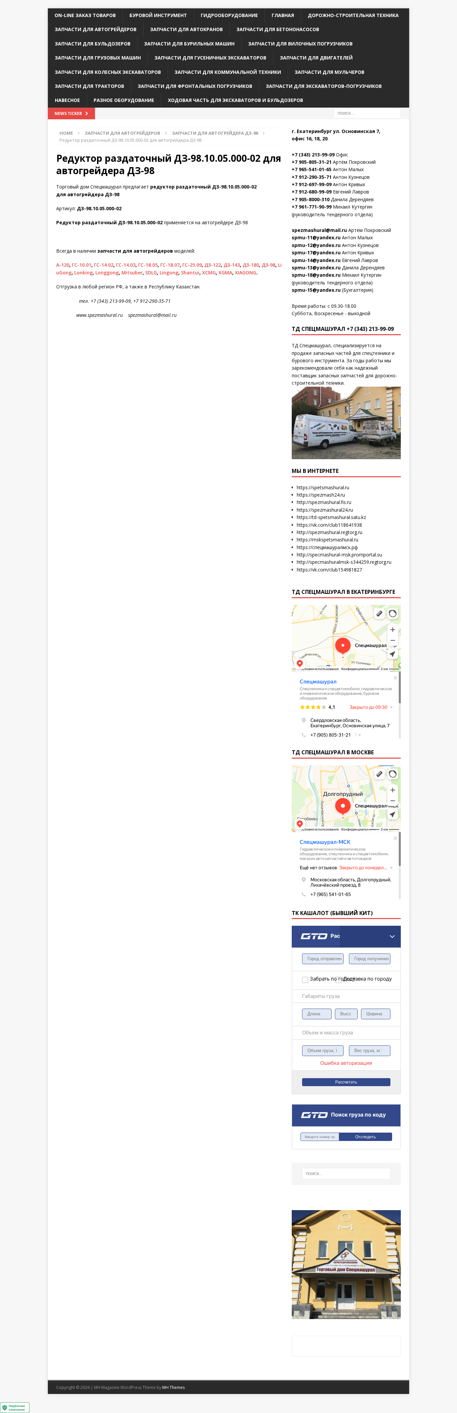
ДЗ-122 (212, 265)
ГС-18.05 (148, 265)
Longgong (107, 272)
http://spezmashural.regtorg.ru (329, 532)
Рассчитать (346, 1082)
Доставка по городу (356, 979)
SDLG (151, 272)
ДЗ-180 (251, 265)
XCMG (209, 272)
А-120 (62, 265)
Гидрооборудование (229, 15)
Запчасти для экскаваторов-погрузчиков (324, 86)
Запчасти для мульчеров (329, 72)
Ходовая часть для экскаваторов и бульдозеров (235, 100)
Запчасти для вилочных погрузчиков (300, 43)
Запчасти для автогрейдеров (95, 29)
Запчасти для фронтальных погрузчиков (195, 86)
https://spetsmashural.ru (323, 487)
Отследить (365, 1137)
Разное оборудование (124, 100)
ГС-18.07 (170, 265)
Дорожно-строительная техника (353, 15)
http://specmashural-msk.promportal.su (339, 554)
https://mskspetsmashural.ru (327, 539)
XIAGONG (245, 272)
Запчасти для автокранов (186, 29)
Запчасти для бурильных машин (189, 43)
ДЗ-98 (268, 265)
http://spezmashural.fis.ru (324, 502)
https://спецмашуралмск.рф (327, 547)
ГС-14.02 (103, 265)
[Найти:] (367, 113)
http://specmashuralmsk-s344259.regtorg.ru (344, 562)
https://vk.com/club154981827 (329, 569)
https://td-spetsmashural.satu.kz (331, 517)
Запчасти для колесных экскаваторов (108, 72)
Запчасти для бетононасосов (278, 29)
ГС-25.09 (192, 265)
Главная (283, 15)
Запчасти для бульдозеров (92, 43)
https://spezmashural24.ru (325, 510)
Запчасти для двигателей (316, 57)
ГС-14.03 (125, 265)
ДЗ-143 (231, 265)
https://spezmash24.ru (321, 495)
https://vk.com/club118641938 (329, 525)
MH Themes (173, 1387)
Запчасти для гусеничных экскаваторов (210, 57)
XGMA (225, 272)
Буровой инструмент (158, 15)
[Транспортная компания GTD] (300, 930)
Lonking (83, 272)
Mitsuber (132, 272)
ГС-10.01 (81, 265)
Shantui (190, 272)
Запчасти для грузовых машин (98, 57)
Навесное (67, 100)
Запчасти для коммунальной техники (228, 72)
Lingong (169, 272)
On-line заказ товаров (85, 15)
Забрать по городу (323, 979)
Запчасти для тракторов (89, 86)
